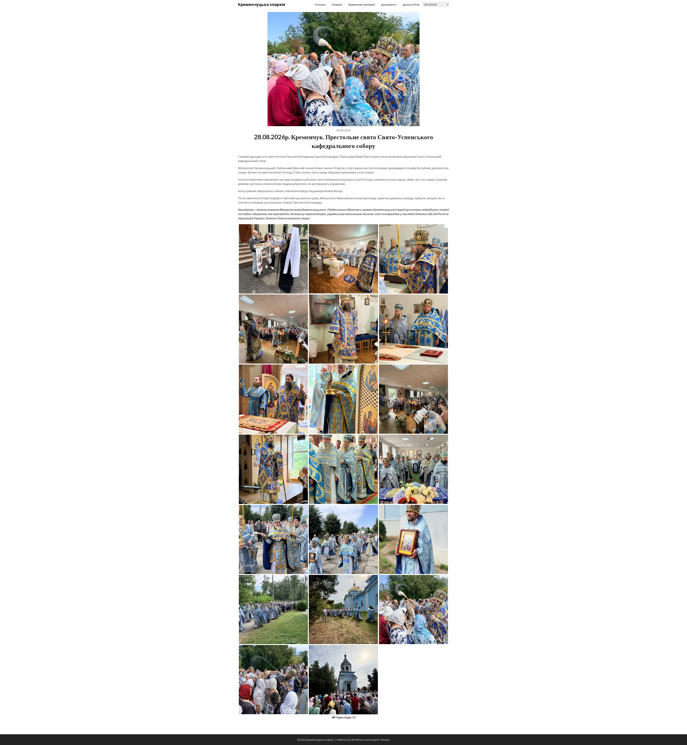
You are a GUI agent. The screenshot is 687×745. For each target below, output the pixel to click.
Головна (320, 4)
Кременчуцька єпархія (261, 4)
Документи (388, 4)
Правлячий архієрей (361, 4)
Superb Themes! (380, 739)
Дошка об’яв (411, 4)
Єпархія (337, 4)
